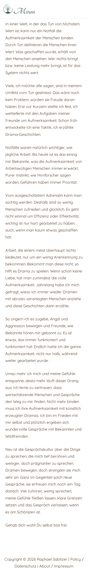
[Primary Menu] (80, 9)
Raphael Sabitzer (52, 559)
